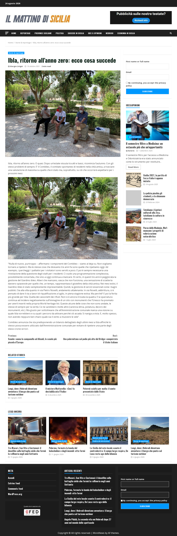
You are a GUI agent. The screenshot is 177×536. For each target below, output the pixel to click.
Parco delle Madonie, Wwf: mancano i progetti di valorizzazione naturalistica (133, 233)
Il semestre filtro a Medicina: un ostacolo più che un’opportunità (147, 125)
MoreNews (98, 532)
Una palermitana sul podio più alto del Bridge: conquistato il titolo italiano (90, 339)
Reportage (25, 33)
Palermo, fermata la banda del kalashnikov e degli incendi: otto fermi (68, 431)
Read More (133, 167)
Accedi (11, 478)
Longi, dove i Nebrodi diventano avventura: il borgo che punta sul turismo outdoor (25, 372)
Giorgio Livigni (16, 66)
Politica (60, 33)
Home (13, 33)
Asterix (131, 151)
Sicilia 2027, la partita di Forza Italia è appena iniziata (133, 179)
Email (128, 72)
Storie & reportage (16, 53)
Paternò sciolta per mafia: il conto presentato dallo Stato (100, 372)
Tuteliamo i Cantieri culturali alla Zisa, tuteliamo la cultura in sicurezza (133, 215)
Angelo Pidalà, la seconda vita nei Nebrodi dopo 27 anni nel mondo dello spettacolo (87, 521)
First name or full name (137, 61)
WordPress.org (15, 494)
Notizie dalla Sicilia (18, 441)
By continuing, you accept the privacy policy (146, 84)
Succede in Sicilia (76, 33)
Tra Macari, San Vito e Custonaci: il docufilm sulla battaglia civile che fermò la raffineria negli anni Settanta (27, 431)
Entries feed (14, 483)
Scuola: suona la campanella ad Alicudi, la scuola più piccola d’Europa (32, 339)
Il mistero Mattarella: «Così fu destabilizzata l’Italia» (62, 372)
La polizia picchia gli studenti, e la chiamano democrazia (133, 197)
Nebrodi (109, 33)
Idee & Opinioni (95, 33)
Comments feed (15, 488)
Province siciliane (43, 33)
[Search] (171, 33)
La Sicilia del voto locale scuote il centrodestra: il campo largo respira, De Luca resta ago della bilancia (109, 431)
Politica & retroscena (101, 441)
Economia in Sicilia (126, 33)
